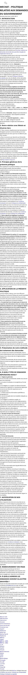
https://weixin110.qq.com (8, 159)
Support (2, 629)
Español (2, 648)
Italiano (2, 653)
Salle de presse (4, 618)
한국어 (1, 656)
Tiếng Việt (2, 667)
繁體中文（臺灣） (4, 641)
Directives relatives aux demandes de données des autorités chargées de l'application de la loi (13, 51)
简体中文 (2, 637)
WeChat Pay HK (4, 634)
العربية (1, 644)
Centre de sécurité (4, 625)
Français (2, 649)
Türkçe (1, 665)
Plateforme (3, 630)
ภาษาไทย (2, 663)
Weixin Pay (3, 632)
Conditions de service (5, 672)
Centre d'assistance (5, 623)
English (2, 639)
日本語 (1, 655)
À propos (2, 622)
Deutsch (2, 646)
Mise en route (3, 616)
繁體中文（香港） (4, 643)
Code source (3, 620)
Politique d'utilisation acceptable (8, 674)
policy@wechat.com (11, 585)
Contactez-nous (4, 627)
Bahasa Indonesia (4, 651)
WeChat (14, 670)
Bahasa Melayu (4, 658)
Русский (2, 662)
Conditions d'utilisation (14, 542)
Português (2, 660)
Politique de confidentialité (18, 203)
